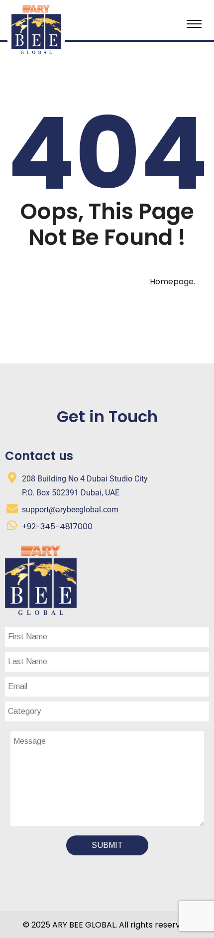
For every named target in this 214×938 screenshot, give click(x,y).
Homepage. (172, 281)
